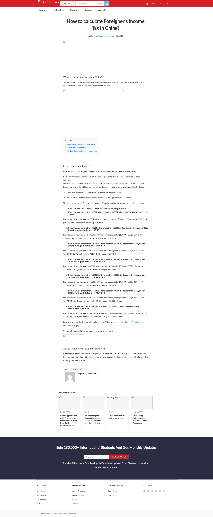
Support (75, 503)
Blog (74, 499)
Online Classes (78, 495)
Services (88, 10)
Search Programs (78, 491)
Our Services (42, 495)
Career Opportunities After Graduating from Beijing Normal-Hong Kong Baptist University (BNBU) (69, 420)
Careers (40, 503)
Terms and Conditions (60, 513)
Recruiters (111, 495)
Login (168, 3)
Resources (74, 10)
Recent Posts (77, 369)
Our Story (41, 491)
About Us (102, 10)
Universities (59, 10)
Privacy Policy (72, 513)
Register (156, 3)
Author (67, 369)
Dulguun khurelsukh (99, 36)
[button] (107, 3)
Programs (43, 10)
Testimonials (42, 499)
